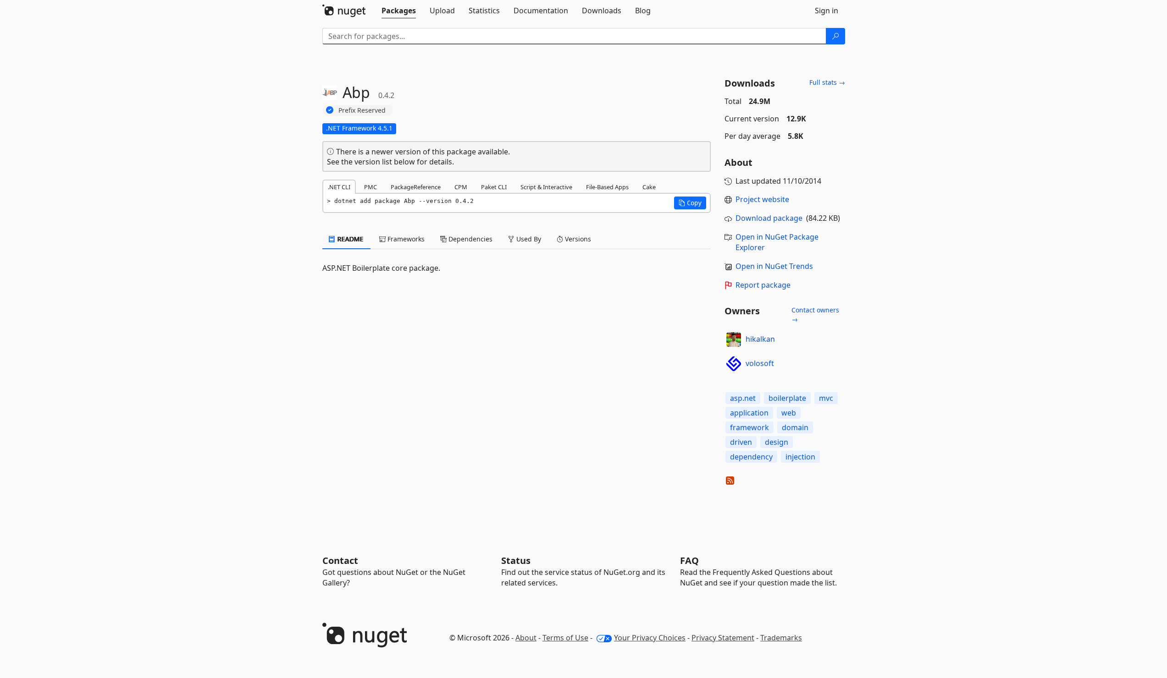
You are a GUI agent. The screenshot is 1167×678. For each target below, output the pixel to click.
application (749, 413)
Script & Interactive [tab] (546, 187)
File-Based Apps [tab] (607, 187)
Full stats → (827, 82)
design (776, 442)
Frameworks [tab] (405, 239)
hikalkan (760, 339)
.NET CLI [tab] (339, 187)
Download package (769, 218)
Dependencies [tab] (469, 239)
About (525, 638)
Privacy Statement (722, 638)
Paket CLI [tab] (494, 187)
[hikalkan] (733, 339)
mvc (826, 398)
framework (749, 427)
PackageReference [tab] (416, 187)
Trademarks (781, 638)
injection (800, 457)
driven (741, 442)
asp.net (743, 398)
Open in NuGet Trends (774, 266)
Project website (762, 199)
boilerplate (787, 398)
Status (516, 560)
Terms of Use (565, 638)
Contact (340, 560)
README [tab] (350, 239)
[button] (690, 203)
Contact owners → (815, 314)
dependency (751, 457)
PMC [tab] (370, 187)
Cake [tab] (649, 187)
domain (795, 427)
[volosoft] (733, 363)
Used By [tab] (527, 239)
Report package (763, 285)
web (788, 413)
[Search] (835, 36)
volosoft (760, 363)
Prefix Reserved (362, 110)
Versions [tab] (577, 239)
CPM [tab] (460, 187)
